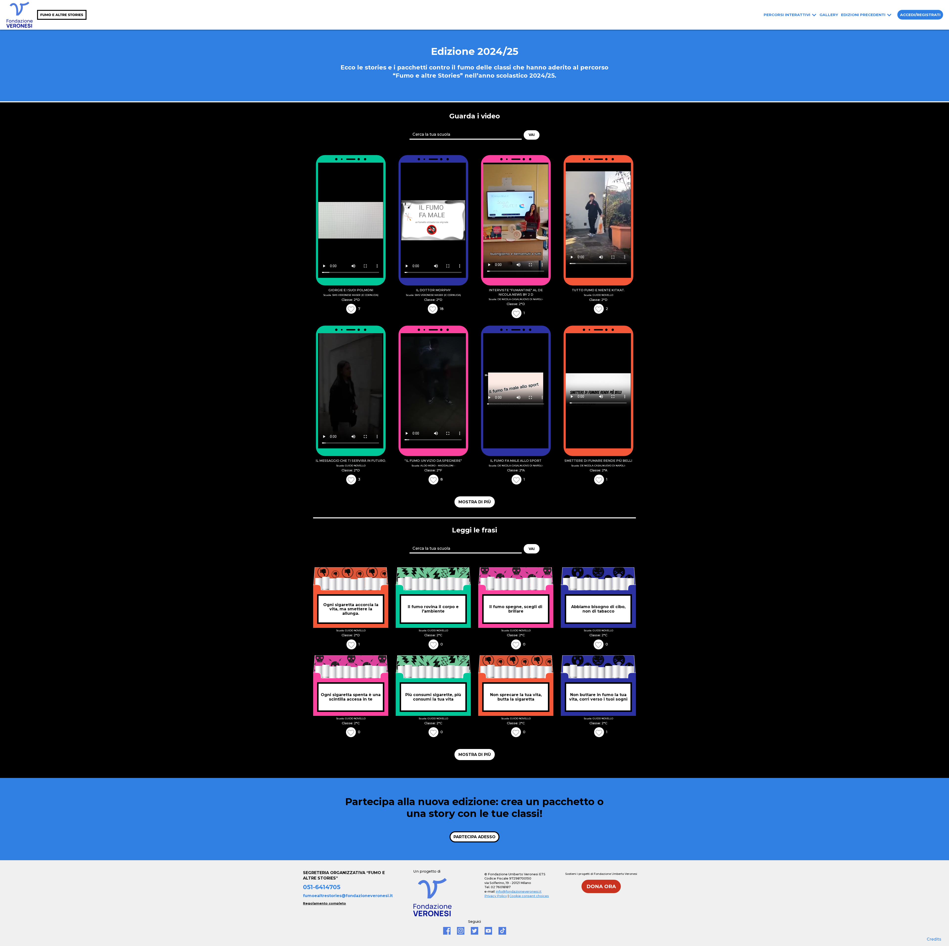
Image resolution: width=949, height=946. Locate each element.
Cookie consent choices (529, 896)
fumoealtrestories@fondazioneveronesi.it (348, 895)
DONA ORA (601, 886)
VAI (532, 134)
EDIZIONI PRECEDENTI (863, 14)
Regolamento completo (324, 903)
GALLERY (829, 14)
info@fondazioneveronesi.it (518, 891)
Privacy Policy (495, 896)
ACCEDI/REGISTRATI (920, 14)
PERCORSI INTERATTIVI (787, 14)
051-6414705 (321, 887)
